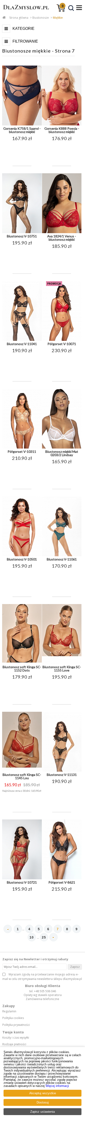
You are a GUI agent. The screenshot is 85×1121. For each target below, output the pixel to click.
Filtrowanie (25, 41)
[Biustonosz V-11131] (62, 770)
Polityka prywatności (16, 1025)
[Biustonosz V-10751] (22, 232)
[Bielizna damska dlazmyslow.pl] (25, 11)
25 (44, 937)
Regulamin (9, 1011)
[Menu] (79, 7)
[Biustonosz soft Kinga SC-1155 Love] (62, 663)
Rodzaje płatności (14, 1044)
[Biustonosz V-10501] (22, 555)
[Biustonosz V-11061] (62, 555)
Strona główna (18, 18)
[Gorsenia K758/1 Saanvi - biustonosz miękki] (22, 124)
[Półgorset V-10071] (62, 340)
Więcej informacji (57, 1086)
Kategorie (23, 29)
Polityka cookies (13, 1018)
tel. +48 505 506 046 (42, 991)
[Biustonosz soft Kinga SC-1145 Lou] (22, 770)
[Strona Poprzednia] (8, 929)
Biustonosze (40, 18)
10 (32, 937)
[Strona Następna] (53, 937)
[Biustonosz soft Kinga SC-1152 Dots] (22, 663)
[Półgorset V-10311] (22, 447)
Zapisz (75, 967)
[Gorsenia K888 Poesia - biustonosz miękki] (62, 124)
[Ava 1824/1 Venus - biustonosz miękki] (62, 232)
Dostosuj (43, 1102)
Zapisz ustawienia (42, 1111)
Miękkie (58, 18)
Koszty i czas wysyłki (15, 1038)
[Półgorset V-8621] (62, 878)
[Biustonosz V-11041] (22, 340)
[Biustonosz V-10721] (22, 878)
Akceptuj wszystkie (42, 1093)
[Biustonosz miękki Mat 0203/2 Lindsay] (62, 447)
